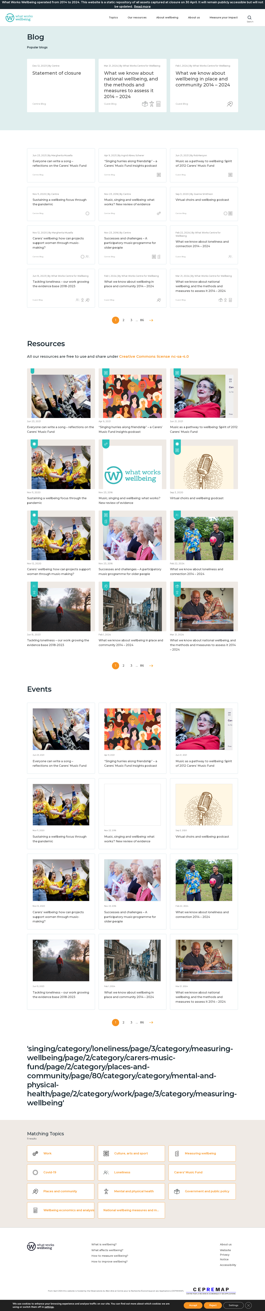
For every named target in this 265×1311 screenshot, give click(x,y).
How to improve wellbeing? (109, 1261)
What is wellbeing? (104, 1244)
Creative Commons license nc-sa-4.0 (154, 356)
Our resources (137, 17)
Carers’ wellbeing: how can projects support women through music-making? (58, 243)
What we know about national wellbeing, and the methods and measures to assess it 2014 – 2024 (131, 84)
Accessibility (228, 1265)
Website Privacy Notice (225, 1255)
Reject (213, 1305)
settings (49, 1307)
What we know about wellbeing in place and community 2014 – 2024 (203, 78)
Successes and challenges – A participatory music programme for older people (130, 243)
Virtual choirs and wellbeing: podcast (202, 200)
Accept (193, 1305)
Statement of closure (56, 73)
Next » (151, 320)
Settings (233, 1305)
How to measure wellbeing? (109, 1255)
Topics (113, 17)
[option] (61, 85)
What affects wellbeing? (107, 1250)
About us (194, 17)
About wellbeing (167, 17)
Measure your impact (224, 17)
